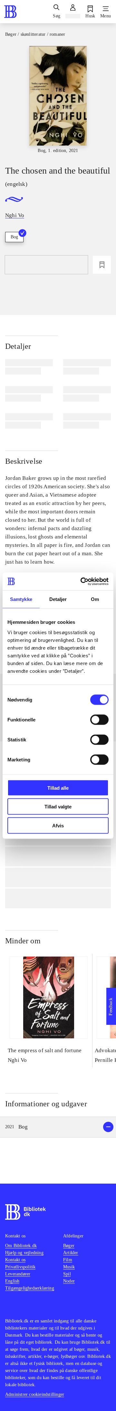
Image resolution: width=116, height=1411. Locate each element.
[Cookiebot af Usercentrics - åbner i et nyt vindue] (82, 581)
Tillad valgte (58, 806)
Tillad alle (58, 787)
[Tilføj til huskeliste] (102, 265)
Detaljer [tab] (58, 599)
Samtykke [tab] (21, 599)
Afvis (58, 825)
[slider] (58, 100)
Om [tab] (95, 599)
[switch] (99, 719)
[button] (58, 1127)
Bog (14, 236)
